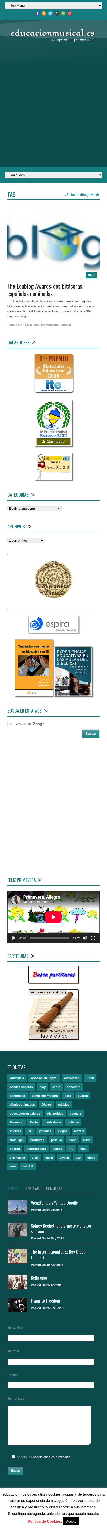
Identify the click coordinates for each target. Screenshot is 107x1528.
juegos (62, 1131)
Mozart (79, 1131)
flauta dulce (53, 1122)
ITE (30, 1131)
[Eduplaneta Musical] (53, 597)
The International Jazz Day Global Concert (58, 1254)
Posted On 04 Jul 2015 (46, 1209)
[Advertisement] (53, 104)
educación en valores (25, 1113)
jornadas (45, 1131)
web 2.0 (27, 1166)
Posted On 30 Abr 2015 (47, 1264)
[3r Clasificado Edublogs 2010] (53, 445)
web (13, 1166)
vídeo (91, 1157)
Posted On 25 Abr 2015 (47, 1285)
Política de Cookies (44, 1521)
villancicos (17, 1157)
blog (43, 1087)
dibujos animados (22, 1104)
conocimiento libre (45, 1095)
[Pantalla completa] (93, 938)
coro (68, 1095)
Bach (90, 1078)
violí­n (49, 1157)
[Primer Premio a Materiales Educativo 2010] (53, 392)
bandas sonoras (21, 1087)
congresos (17, 1095)
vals (83, 1148)
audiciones (72, 1078)
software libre (36, 1148)
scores (15, 1148)
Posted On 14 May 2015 (47, 1238)
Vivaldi (64, 1157)
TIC (71, 1148)
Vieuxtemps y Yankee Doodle (54, 1203)
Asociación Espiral (44, 1078)
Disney (47, 1104)
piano (72, 1140)
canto (56, 1087)
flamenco (16, 1122)
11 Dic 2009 (31, 324)
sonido (57, 1148)
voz (78, 1157)
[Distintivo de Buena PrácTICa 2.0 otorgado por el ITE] (53, 478)
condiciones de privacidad (51, 1457)
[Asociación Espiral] (53, 631)
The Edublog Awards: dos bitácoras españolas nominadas (44, 289)
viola (35, 1157)
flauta (34, 1122)
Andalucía (17, 1078)
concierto (73, 1087)
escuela (75, 1113)
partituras (37, 1140)
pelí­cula (56, 1140)
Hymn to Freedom (45, 1300)
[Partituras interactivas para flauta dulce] (53, 1038)
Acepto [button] (71, 1521)
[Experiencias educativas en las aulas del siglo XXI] (73, 695)
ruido (86, 1140)
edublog (63, 1104)
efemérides (55, 1113)
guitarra (73, 1122)
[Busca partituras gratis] (53, 982)
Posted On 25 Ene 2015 (47, 1308)
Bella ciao (39, 1277)
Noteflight (17, 1140)
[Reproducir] (13, 938)
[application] (53, 917)
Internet (15, 1131)
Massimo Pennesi (58, 324)
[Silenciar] (85, 938)
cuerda (83, 1095)
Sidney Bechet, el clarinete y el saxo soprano (61, 1228)
